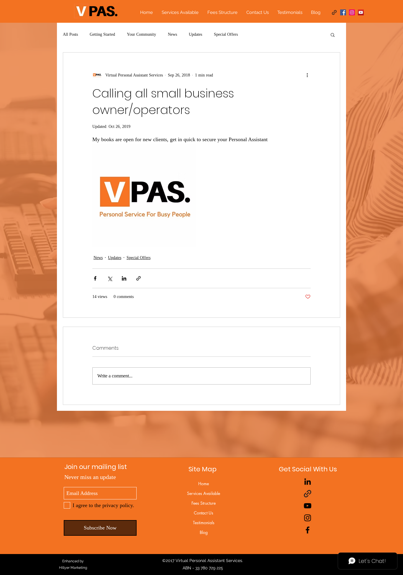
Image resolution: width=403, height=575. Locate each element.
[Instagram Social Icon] (352, 12)
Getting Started (102, 34)
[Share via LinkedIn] (124, 278)
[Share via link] (138, 278)
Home (203, 483)
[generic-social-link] (334, 12)
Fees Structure (203, 503)
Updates (195, 34)
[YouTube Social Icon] (361, 12)
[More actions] (307, 75)
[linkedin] (307, 481)
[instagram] (307, 517)
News (172, 34)
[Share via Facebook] (95, 278)
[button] (332, 34)
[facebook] (343, 12)
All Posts (70, 34)
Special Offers (226, 34)
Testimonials (203, 522)
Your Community (141, 34)
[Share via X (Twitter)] (109, 278)
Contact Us (203, 513)
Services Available (203, 493)
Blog (204, 532)
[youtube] (307, 505)
